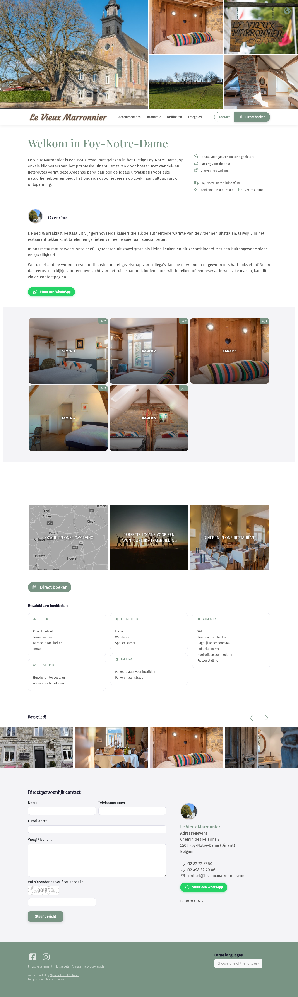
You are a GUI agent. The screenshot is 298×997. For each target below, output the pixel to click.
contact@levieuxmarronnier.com (215, 875)
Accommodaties (129, 117)
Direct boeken (255, 117)
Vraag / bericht (40, 839)
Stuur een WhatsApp (55, 292)
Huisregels (62, 966)
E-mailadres (37, 821)
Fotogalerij (195, 117)
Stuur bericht (45, 916)
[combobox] (238, 963)
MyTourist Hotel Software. (64, 975)
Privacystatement (40, 966)
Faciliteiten (174, 117)
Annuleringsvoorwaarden (89, 966)
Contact (224, 117)
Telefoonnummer (111, 802)
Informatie (153, 117)
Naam (32, 802)
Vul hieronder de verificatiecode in (55, 882)
